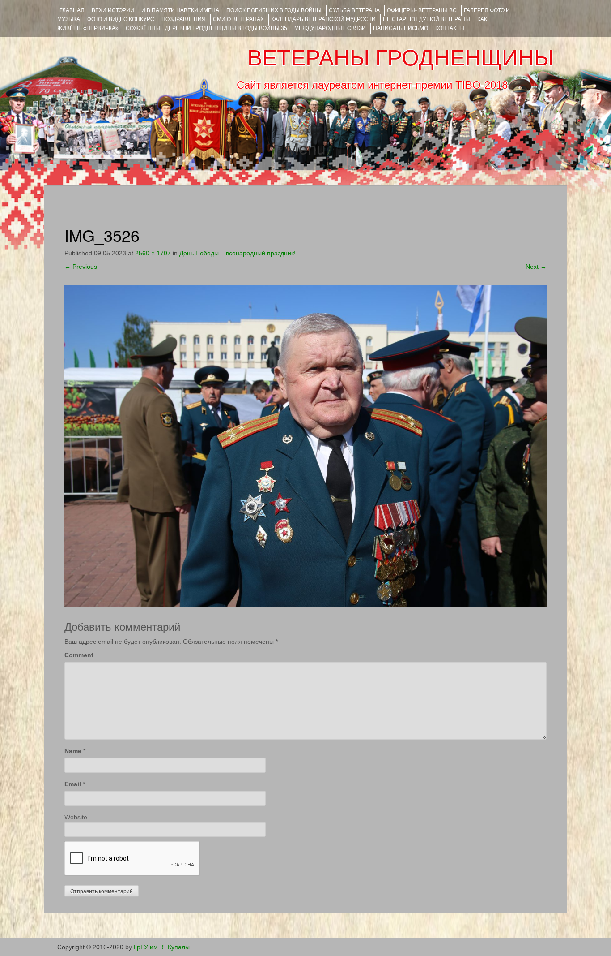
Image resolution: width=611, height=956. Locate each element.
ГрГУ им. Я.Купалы (162, 947)
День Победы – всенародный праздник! (237, 253)
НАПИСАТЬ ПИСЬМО (400, 28)
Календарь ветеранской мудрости (323, 19)
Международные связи (330, 28)
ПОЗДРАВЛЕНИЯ (183, 19)
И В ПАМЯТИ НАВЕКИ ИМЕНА (180, 10)
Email (72, 784)
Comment (78, 655)
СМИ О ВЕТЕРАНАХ (238, 19)
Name (72, 750)
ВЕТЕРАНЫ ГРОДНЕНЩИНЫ (400, 58)
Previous (80, 266)
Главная (72, 10)
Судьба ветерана (354, 10)
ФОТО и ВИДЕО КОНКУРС (120, 19)
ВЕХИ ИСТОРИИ (113, 10)
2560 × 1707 (153, 253)
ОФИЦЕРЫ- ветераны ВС (422, 10)
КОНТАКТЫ (449, 28)
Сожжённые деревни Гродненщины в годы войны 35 (206, 28)
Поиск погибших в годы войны (274, 10)
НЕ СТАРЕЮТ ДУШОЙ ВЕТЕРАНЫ (426, 19)
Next (536, 266)
